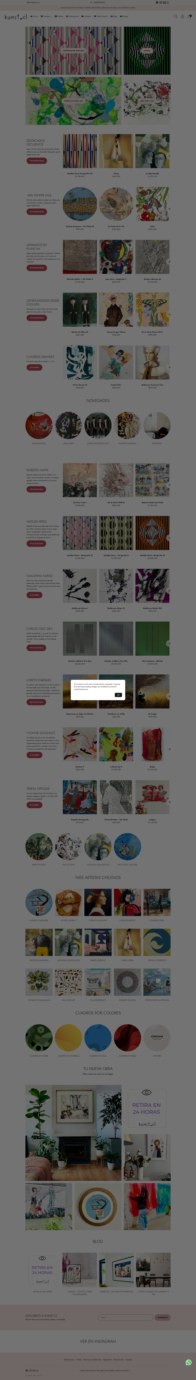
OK (118, 695)
